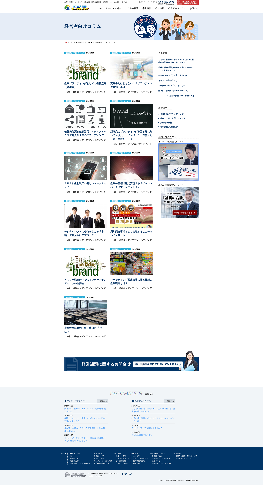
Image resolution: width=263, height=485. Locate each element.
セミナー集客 (121, 456)
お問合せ (194, 8)
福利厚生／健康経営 (169, 127)
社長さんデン (75, 461)
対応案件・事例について (103, 463)
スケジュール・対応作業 (103, 461)
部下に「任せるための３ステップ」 (173, 90)
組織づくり (156, 461)
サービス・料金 (113, 8)
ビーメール (74, 456)
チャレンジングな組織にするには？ (173, 75)
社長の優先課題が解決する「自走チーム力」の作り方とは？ (153, 418)
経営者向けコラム (177, 8)
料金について (99, 456)
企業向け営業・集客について (186, 456)
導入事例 (146, 8)
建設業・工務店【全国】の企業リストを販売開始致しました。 (85, 428)
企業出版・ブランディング (162, 458)
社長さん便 (74, 458)
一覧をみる (102, 401)
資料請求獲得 (121, 461)
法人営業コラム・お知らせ (80, 463)
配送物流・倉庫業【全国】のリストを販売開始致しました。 (85, 409)
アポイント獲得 (122, 463)
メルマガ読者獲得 (122, 458)
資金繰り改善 (166, 122)
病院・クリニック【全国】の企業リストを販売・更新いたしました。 (85, 418)
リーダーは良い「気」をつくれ (171, 85)
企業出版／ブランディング (171, 114)
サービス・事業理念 (140, 458)
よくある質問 (131, 8)
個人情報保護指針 (139, 461)
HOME (63, 453)
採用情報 (136, 463)
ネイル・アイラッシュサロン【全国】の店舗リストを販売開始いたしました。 (85, 438)
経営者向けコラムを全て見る (182, 96)
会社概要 (136, 456)
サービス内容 (99, 458)
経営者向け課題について (185, 458)
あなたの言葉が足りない (168, 80)
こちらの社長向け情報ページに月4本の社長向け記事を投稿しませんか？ (153, 409)
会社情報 (159, 8)
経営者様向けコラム (157, 453)
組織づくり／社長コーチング (172, 118)
